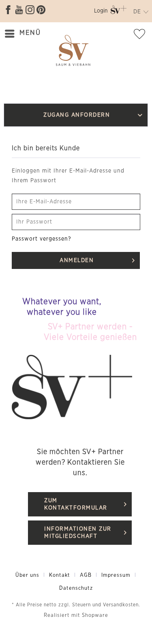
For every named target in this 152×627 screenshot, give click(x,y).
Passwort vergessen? (41, 239)
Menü (30, 32)
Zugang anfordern (77, 115)
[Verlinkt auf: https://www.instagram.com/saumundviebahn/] (30, 9)
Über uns (27, 575)
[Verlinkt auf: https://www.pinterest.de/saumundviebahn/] (40, 9)
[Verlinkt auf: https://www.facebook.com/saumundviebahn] (8, 9)
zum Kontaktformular (75, 504)
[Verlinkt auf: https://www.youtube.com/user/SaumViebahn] (19, 9)
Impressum (116, 575)
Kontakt (59, 575)
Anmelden (77, 260)
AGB (86, 575)
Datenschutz (76, 588)
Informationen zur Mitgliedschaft (77, 532)
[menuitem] (101, 12)
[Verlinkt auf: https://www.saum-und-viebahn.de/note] (142, 36)
